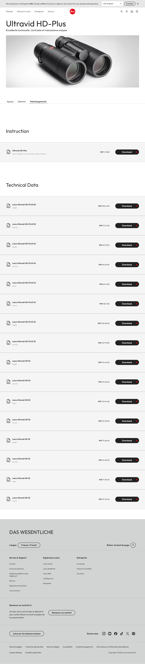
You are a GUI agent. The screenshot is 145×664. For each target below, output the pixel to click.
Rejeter (138, 3)
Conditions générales (33, 652)
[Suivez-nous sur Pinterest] (133, 633)
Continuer (130, 4)
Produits (9, 11)
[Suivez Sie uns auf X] (127, 633)
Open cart (137, 11)
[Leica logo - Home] (72, 11)
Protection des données (34, 647)
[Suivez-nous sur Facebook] (116, 633)
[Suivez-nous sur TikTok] (122, 633)
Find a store (132, 12)
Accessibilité (67, 647)
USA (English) (108, 4)
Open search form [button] (122, 11)
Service (51, 11)
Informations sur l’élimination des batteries (112, 647)
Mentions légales (15, 647)
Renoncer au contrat (62, 612)
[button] (133, 545)
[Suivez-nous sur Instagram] (104, 633)
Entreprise (39, 11)
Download (127, 152)
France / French (29, 545)
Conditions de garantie (84, 647)
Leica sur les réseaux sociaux (26, 633)
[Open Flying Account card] (127, 11)
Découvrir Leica (23, 11)
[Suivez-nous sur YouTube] (110, 633)
